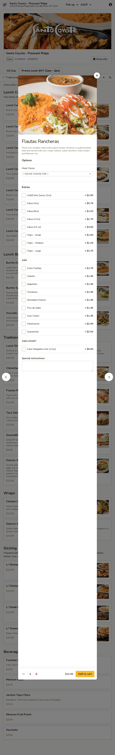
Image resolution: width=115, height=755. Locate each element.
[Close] (97, 75)
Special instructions (33, 358)
